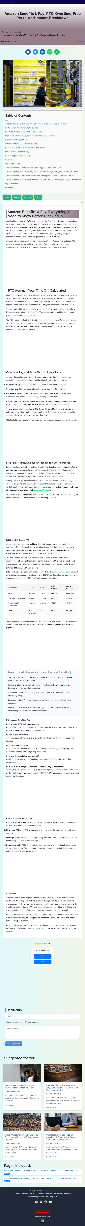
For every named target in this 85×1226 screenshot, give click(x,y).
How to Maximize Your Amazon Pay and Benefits (25, 148)
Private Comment (32, 1022)
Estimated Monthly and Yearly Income (21, 144)
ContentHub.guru (13, 241)
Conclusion (9, 160)
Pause (16, 197)
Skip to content (7, 2)
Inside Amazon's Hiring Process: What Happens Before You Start (34, 168)
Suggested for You (13, 164)
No (43, 962)
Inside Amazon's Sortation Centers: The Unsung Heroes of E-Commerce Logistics (41, 176)
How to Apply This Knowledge (18, 156)
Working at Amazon (12, 1171)
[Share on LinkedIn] (42, 52)
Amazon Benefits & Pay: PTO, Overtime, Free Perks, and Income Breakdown (35, 35)
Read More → (10, 1105)
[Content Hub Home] (42, 1221)
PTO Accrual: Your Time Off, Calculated (21, 128)
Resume (27, 197)
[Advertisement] (42, 268)
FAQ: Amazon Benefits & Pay (17, 152)
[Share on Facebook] (28, 52)
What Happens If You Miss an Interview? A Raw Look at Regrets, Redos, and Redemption (44, 180)
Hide (6, 121)
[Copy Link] (57, 52)
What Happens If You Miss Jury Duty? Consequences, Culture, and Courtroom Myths (42, 172)
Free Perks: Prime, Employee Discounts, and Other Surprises (30, 136)
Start (7, 197)
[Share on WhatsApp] (49, 52)
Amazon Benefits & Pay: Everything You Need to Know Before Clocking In (36, 124)
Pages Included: (11, 184)
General (17, 32)
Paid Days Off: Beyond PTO (16, 140)
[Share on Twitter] (35, 52)
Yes (42, 956)
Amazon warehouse (12, 1178)
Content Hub (7, 32)
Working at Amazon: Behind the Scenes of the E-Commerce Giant (50, 1171)
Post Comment (13, 1044)
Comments (79, 41)
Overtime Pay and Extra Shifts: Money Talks (23, 132)
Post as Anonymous (14, 1022)
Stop (38, 197)
